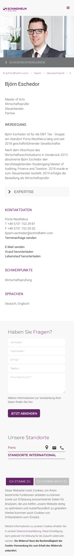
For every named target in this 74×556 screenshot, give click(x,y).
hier (30, 402)
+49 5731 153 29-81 (21, 224)
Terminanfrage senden (21, 238)
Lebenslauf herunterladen (23, 256)
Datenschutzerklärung (29, 531)
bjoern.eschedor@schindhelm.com (29, 233)
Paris (12, 448)
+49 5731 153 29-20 (21, 228)
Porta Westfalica (16, 219)
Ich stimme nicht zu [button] (52, 481)
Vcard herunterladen (19, 252)
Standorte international (32, 455)
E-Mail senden (15, 247)
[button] (68, 520)
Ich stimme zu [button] (19, 481)
